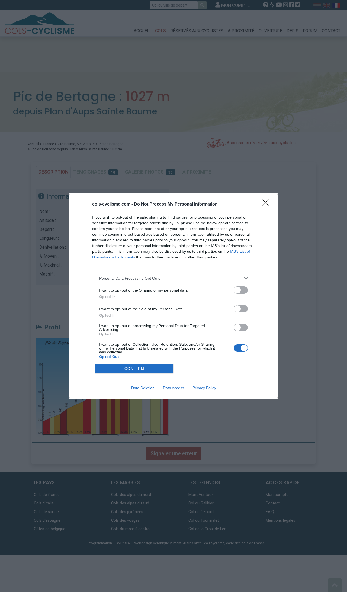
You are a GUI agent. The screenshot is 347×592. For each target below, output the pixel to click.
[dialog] (173, 296)
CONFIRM (134, 369)
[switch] (241, 290)
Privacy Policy (204, 388)
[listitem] (173, 278)
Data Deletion (143, 388)
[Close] (267, 204)
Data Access (173, 388)
